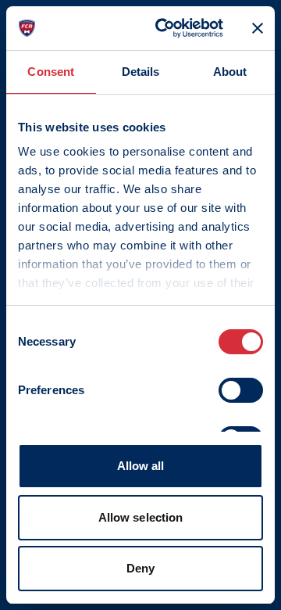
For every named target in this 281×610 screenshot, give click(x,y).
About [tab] (230, 71)
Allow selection (140, 517)
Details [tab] (141, 71)
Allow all (141, 465)
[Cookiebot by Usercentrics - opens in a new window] (164, 28)
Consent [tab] (50, 71)
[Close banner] (257, 28)
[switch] (241, 390)
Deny (140, 568)
